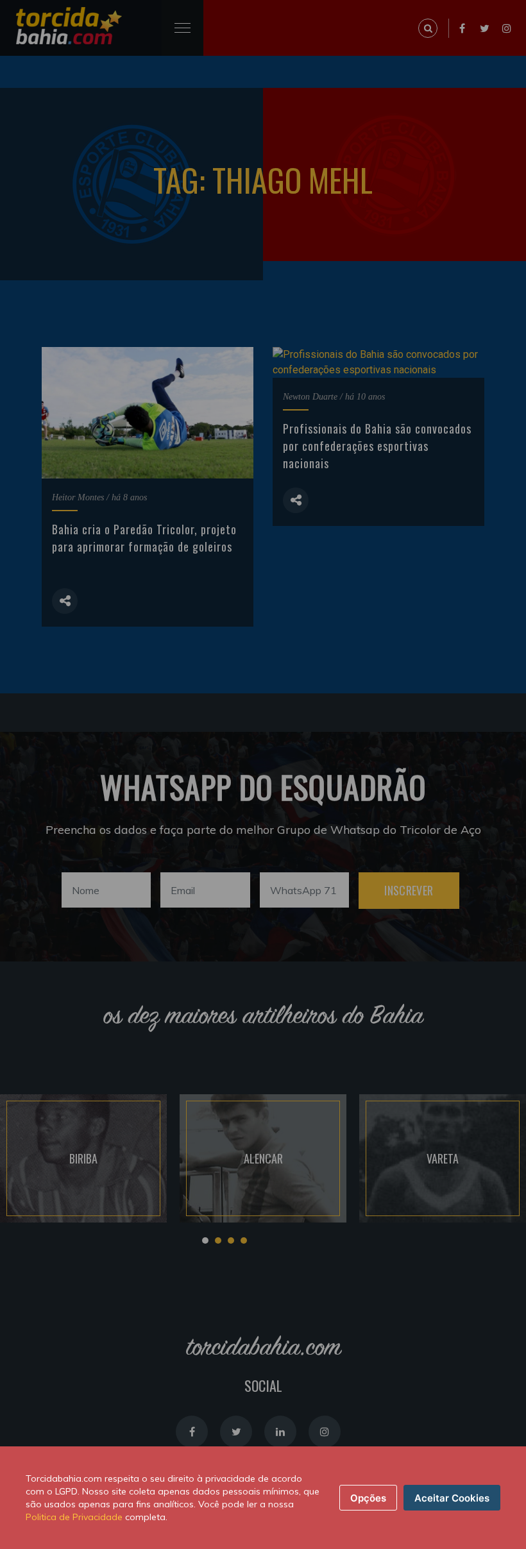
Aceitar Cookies (451, 1498)
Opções (368, 1498)
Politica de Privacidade (74, 1517)
